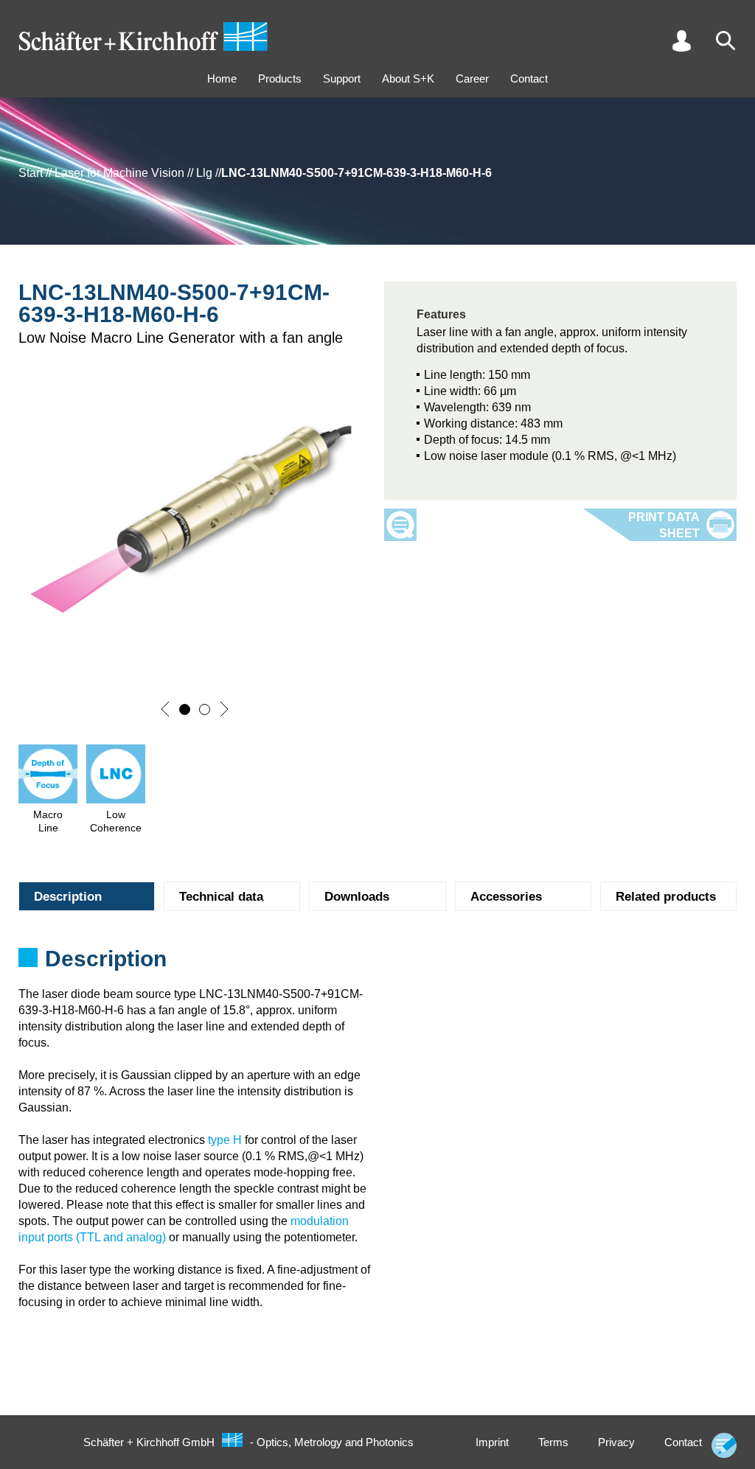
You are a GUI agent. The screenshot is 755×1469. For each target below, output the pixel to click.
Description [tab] (68, 897)
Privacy (616, 1442)
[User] (681, 40)
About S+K (408, 78)
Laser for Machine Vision (119, 173)
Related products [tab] (666, 897)
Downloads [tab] (356, 897)
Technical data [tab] (221, 897)
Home (222, 78)
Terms (553, 1442)
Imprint (492, 1442)
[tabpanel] (377, 963)
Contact (529, 78)
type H (225, 1140)
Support (342, 78)
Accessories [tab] (506, 897)
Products (280, 78)
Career (472, 78)
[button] (165, 709)
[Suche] (725, 40)
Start (30, 173)
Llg (204, 173)
